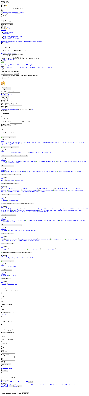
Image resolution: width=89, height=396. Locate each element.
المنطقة (2, 350)
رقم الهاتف (3, 344)
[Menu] (2, 11)
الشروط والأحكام (14, 109)
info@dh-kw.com (6, 60)
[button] (3, 30)
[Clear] (19, 13)
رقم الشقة (3, 361)
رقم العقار (3, 355)
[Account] (2, 25)
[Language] (2, 4)
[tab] (7, 87)
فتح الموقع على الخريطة (6, 368)
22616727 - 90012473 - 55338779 (9, 59)
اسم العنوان (3, 341)
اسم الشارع (3, 352)
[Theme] (1, 9)
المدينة (2, 347)
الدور (2, 358)
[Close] (1, 16)
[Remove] (1, 369)
